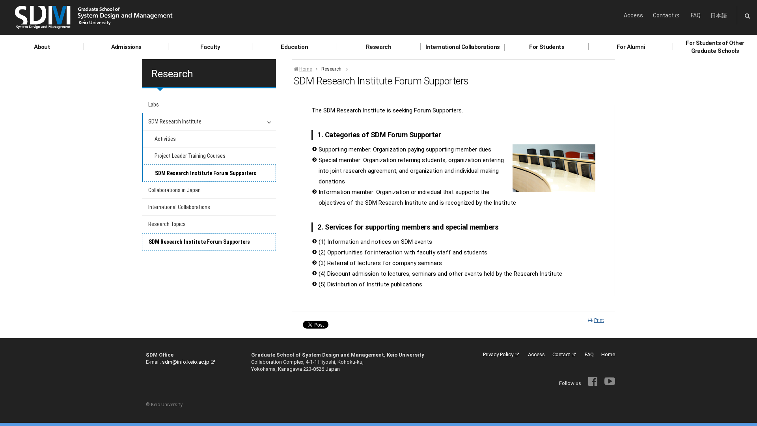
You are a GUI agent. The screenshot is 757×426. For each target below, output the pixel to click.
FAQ (696, 15)
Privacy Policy (498, 354)
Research (378, 46)
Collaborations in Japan (174, 190)
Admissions (126, 46)
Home (305, 69)
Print (599, 320)
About (42, 46)
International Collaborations (462, 46)
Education (294, 46)
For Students (546, 46)
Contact (663, 15)
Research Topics (167, 224)
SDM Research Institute (174, 121)
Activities (165, 139)
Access (633, 15)
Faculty (210, 46)
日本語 (718, 15)
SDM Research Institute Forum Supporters (205, 173)
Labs (153, 104)
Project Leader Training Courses (190, 156)
